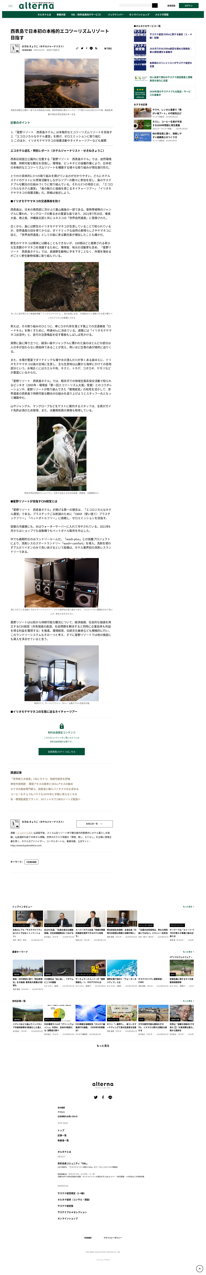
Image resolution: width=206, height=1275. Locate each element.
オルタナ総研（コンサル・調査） (74, 1199)
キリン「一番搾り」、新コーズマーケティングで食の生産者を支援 (121, 1025)
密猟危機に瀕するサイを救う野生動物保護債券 (184, 980)
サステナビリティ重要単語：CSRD (151, 980)
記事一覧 (62, 1135)
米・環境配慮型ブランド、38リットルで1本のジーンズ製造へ (45, 799)
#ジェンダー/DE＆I (145, 925)
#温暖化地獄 (175, 1019)
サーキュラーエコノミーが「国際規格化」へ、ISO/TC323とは (90, 980)
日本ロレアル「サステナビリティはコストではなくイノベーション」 (27, 932)
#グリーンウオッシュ (52, 1019)
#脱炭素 (16, 974)
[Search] (155, 5)
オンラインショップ (139, 14)
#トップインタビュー (21, 925)
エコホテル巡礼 (25, 832)
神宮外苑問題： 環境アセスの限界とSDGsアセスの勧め (42, 784)
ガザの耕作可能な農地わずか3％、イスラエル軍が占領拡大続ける (152, 1027)
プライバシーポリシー (113, 1237)
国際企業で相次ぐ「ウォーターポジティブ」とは (121, 980)
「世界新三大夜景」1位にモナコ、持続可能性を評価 (40, 779)
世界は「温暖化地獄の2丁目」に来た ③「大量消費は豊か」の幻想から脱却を (184, 1027)
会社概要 (61, 1107)
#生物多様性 (27, 50)
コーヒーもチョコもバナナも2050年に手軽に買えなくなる (44, 794)
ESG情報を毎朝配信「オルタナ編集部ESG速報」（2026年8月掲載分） (90, 1027)
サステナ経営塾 (65, 1205)
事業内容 (61, 14)
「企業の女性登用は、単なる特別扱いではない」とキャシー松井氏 (153, 931)
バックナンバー (116, 14)
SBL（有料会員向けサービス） (86, 14)
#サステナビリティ (51, 925)
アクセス (61, 1112)
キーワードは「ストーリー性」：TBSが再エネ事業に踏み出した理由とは (184, 932)
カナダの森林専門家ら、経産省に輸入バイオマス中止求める (45, 789)
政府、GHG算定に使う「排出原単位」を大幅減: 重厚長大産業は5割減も (28, 982)
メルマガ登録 (161, 14)
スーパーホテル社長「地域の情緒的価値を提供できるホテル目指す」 (90, 932)
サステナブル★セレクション (72, 1212)
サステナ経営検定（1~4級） (72, 1193)
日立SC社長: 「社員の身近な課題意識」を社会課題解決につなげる (59, 931)
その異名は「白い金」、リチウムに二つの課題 (59, 980)
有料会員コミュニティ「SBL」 (73, 1163)
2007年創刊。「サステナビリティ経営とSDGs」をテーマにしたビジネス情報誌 (88, 1167)
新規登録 (171, 5)
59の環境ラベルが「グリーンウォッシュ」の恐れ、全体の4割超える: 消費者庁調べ (59, 1027)
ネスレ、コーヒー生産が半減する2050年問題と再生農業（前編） (167, 125)
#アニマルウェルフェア (180, 957)
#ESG (173, 974)
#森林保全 (17, 1019)
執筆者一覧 (63, 1140)
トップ (61, 1130)
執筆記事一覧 (92, 823)
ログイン (189, 5)
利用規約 (88, 1237)
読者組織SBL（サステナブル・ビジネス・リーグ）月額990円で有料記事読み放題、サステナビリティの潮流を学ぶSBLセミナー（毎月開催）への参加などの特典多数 (101, 1175)
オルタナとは (44, 14)
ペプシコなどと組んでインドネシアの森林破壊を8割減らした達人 (27, 1025)
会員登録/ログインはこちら (62, 751)
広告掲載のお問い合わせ (68, 1116)
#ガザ (141, 1019)
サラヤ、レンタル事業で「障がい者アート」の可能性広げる (166, 113)
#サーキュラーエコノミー (85, 974)
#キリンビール (113, 1019)
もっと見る (187, 906)
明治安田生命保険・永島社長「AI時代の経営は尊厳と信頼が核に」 (121, 931)
